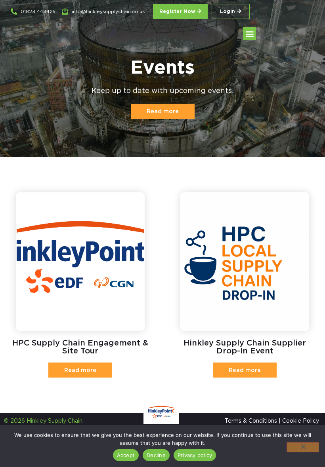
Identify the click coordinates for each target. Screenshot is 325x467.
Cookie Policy (300, 420)
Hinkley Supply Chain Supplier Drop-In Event (245, 346)
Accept (126, 455)
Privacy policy (195, 455)
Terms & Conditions (251, 420)
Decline (156, 455)
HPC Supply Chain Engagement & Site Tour (80, 346)
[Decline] (303, 447)
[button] (249, 33)
